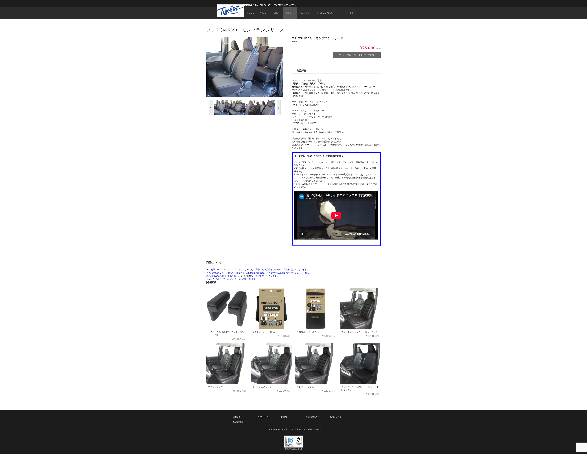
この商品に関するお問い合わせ (358, 54)
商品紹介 (285, 417)
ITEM (289, 13)
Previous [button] (210, 107)
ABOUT (264, 13)
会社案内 (236, 417)
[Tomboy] (230, 10)
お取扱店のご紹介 (313, 417)
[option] (244, 67)
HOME (250, 13)
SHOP (277, 13)
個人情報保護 (237, 422)
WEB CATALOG (325, 13)
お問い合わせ (335, 417)
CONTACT (305, 13)
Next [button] (279, 107)
